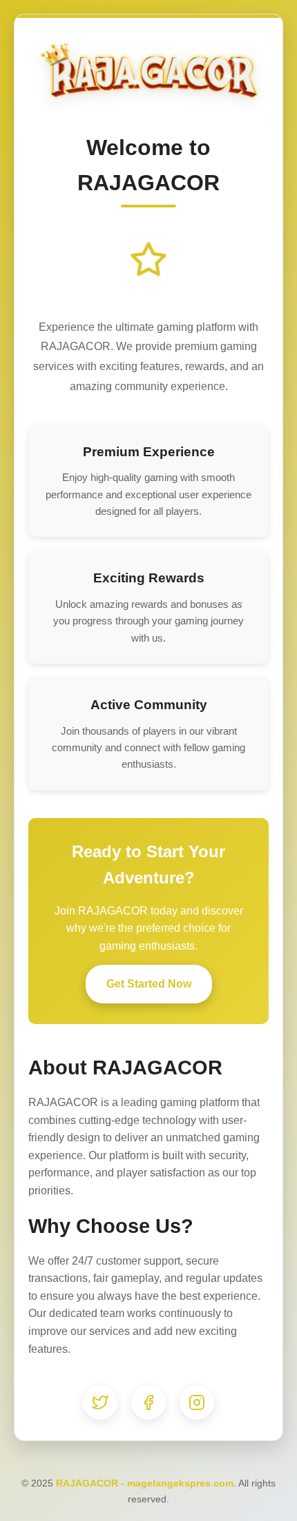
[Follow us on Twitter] (100, 1402)
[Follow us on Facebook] (148, 1402)
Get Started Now (148, 984)
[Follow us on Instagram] (197, 1402)
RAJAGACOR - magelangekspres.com (144, 1483)
